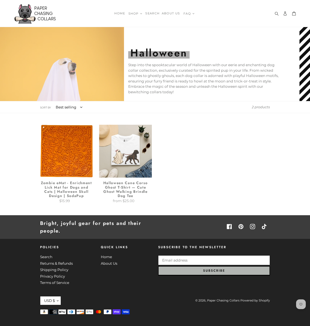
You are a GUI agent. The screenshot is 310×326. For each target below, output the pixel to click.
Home (106, 257)
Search (46, 257)
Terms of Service (54, 283)
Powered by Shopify (255, 300)
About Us (109, 263)
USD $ (49, 301)
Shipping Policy (54, 270)
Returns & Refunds (56, 263)
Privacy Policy (52, 276)
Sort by (45, 107)
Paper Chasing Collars (223, 300)
